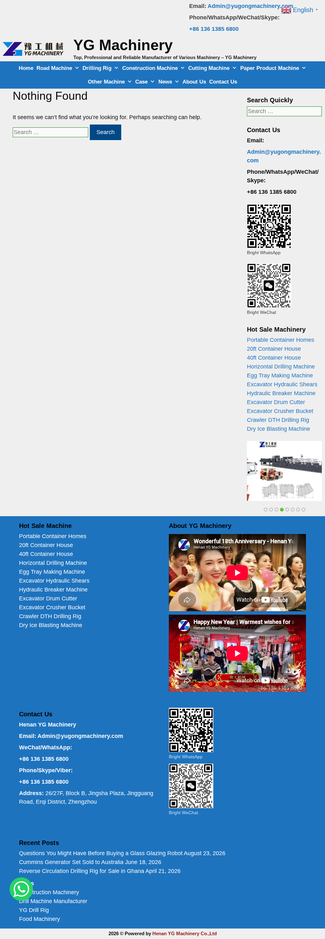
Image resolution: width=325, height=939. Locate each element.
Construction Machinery (49, 892)
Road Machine (54, 68)
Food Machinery (39, 919)
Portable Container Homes (280, 340)
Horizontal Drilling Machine (281, 366)
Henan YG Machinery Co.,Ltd (184, 933)
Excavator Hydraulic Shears (282, 384)
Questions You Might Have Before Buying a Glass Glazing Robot (100, 853)
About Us (194, 82)
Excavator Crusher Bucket (280, 411)
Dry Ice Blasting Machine (278, 429)
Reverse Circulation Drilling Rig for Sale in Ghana (81, 871)
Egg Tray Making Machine (280, 375)
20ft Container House (274, 349)
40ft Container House (274, 358)
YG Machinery (123, 45)
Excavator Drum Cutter (276, 402)
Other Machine (106, 82)
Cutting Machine (208, 68)
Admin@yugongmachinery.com (250, 6)
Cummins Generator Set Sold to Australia (71, 862)
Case (141, 82)
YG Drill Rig (34, 910)
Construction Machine (150, 68)
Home (26, 68)
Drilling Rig (97, 68)
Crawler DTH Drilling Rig (278, 420)
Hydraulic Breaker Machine (281, 393)
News (165, 82)
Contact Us (223, 82)
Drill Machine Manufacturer (53, 901)
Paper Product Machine (269, 68)
